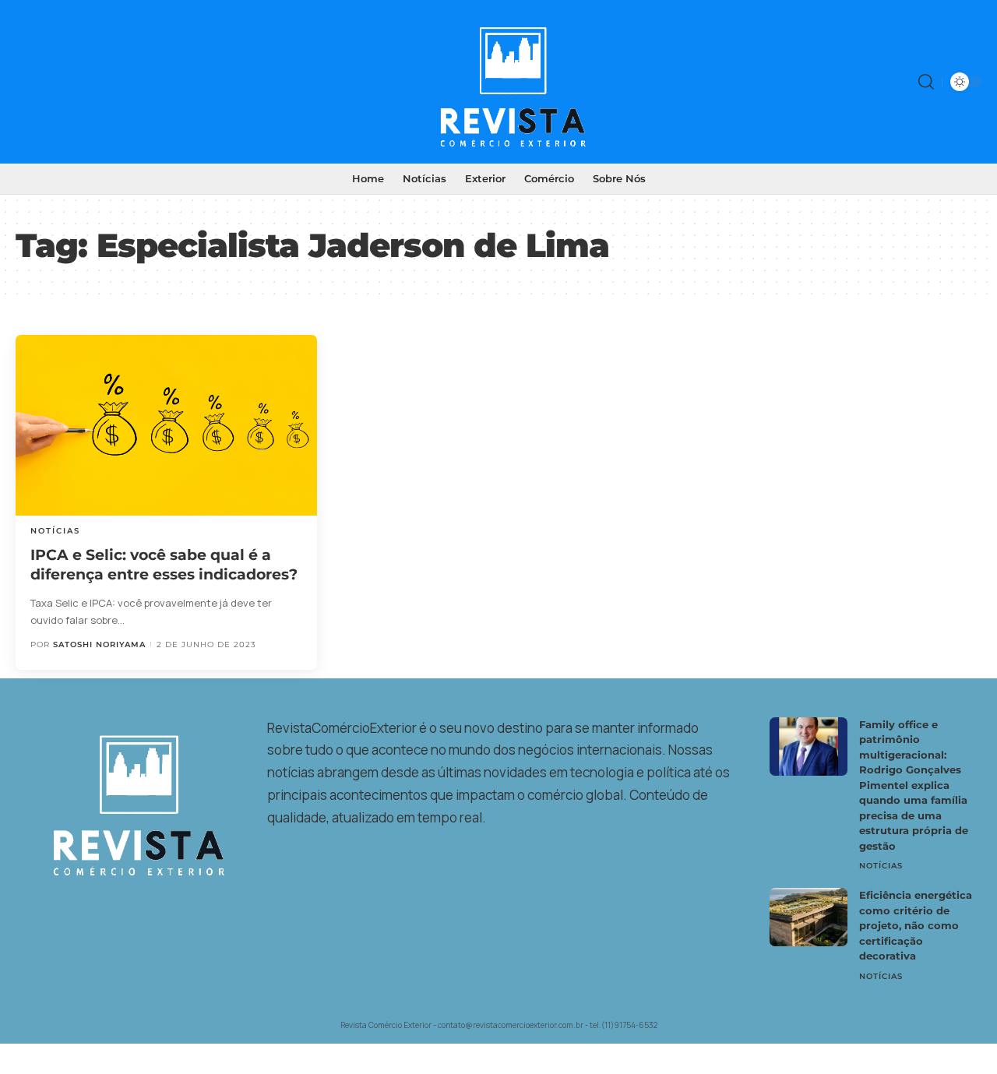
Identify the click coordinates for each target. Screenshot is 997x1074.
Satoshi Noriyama (99, 644)
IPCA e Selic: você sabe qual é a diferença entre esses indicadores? (164, 564)
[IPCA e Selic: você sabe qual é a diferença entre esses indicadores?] (166, 425)
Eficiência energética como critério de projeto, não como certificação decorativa (915, 925)
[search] (926, 82)
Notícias (55, 531)
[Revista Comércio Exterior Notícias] (498, 82)
